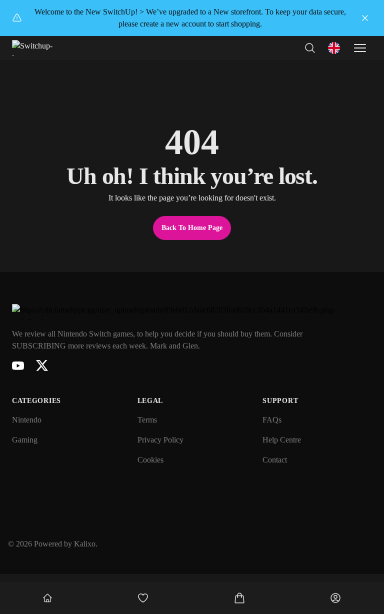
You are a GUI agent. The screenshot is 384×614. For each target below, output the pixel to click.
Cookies (151, 460)
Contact (274, 460)
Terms (147, 420)
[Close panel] (365, 18)
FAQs (272, 420)
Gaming (25, 440)
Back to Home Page (192, 228)
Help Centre (281, 440)
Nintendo (27, 420)
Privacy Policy (161, 440)
